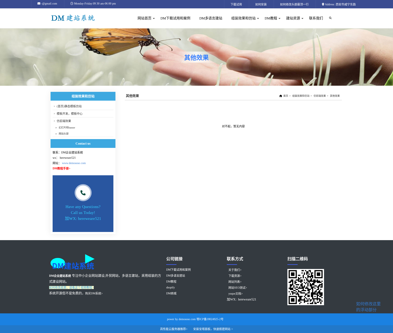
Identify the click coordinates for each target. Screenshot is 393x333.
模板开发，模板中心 (69, 113)
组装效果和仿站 (241, 22)
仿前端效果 (320, 95)
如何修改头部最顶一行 (294, 4)
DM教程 (268, 22)
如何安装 (261, 4)
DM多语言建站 (210, 18)
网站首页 (142, 22)
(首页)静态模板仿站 (69, 106)
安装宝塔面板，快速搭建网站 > (213, 329)
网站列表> (235, 281)
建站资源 (291, 22)
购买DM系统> (94, 293)
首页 (285, 95)
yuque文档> (235, 293)
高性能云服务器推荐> (174, 329)
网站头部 (64, 133)
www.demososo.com (74, 163)
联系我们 (316, 18)
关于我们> (235, 269)
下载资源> (235, 275)
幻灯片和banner (67, 127)
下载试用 (236, 4)
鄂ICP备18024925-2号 (210, 319)
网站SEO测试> (237, 287)
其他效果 (335, 95)
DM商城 (171, 293)
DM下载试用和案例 (175, 18)
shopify (170, 287)
